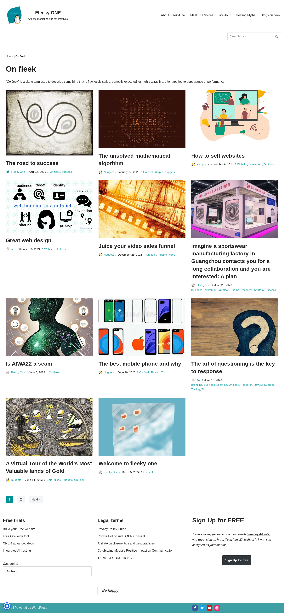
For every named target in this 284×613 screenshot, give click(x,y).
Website (242, 164)
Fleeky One (18, 171)
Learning (221, 384)
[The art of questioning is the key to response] (234, 327)
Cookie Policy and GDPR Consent (121, 536)
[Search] (276, 36)
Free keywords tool (16, 536)
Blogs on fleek (270, 15)
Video (171, 254)
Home (9, 56)
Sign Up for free (236, 560)
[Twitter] (202, 608)
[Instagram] (217, 608)
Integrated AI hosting (17, 550)
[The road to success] (49, 122)
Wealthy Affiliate (258, 534)
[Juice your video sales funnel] (142, 209)
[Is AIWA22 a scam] (49, 327)
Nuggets (109, 171)
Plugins (162, 254)
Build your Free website (19, 529)
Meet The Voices (201, 15)
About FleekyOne (173, 15)
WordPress (39, 607)
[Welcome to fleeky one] (142, 427)
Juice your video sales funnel (137, 246)
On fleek (55, 171)
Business (196, 289)
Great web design (28, 240)
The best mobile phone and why (140, 364)
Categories (10, 563)
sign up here (214, 539)
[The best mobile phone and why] (142, 327)
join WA (238, 539)
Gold (49, 479)
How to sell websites (218, 156)
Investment (255, 164)
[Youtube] (209, 608)
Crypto (159, 171)
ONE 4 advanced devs (18, 543)
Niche (57, 479)
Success (67, 171)
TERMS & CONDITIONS (115, 558)
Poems (235, 289)
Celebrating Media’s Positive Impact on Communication (135, 550)
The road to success (32, 163)
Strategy (259, 289)
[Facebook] (195, 608)
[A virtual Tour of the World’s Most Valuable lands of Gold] (49, 427)
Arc (13, 249)
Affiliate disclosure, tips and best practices (126, 543)
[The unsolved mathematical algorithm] (142, 119)
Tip (163, 372)
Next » (35, 499)
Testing (195, 389)
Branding (196, 384)
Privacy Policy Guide (112, 529)
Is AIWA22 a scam (29, 364)
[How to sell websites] (234, 119)
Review (155, 372)
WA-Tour (224, 15)
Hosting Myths (245, 15)
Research (247, 289)
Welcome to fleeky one (128, 463)
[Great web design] (49, 206)
